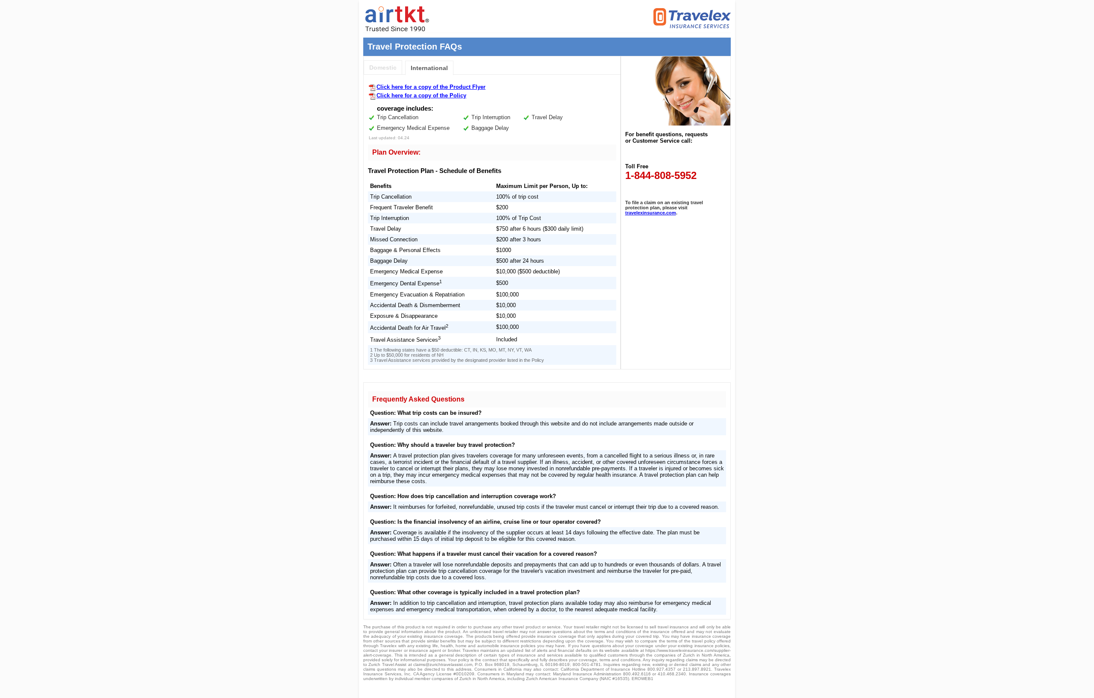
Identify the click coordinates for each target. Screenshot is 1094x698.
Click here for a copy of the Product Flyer (430, 87)
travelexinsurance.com (650, 212)
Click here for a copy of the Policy (421, 95)
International (429, 68)
